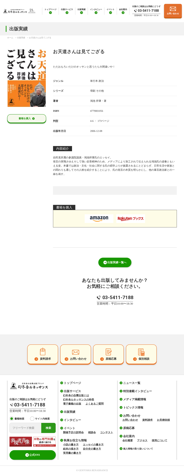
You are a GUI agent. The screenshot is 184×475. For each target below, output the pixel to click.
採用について (159, 440)
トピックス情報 (133, 407)
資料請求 (147, 419)
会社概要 (127, 440)
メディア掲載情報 (134, 399)
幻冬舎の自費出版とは (76, 395)
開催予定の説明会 (73, 432)
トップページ (50, 9)
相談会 (92, 432)
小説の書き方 (71, 444)
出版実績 (81, 9)
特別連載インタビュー (137, 391)
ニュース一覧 (131, 382)
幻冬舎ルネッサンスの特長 (78, 399)
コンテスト (106, 432)
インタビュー (96, 9)
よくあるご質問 (95, 403)
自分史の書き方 (92, 448)
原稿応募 (129, 428)
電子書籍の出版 (72, 403)
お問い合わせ (130, 419)
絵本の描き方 (71, 448)
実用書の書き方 (72, 452)
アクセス (142, 440)
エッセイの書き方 (93, 444)
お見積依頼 (163, 419)
